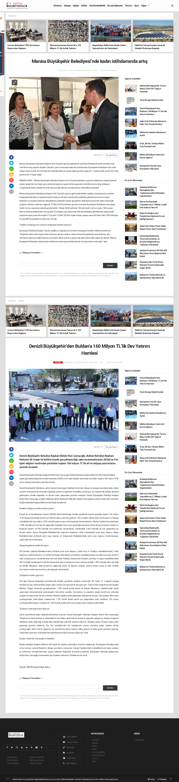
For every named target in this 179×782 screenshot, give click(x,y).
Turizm (128, 5)
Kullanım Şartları (37, 757)
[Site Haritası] (38, 747)
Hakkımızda (12, 757)
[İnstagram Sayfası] (18, 747)
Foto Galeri (72, 737)
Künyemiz (71, 758)
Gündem (57, 5)
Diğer (144, 5)
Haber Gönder (36, 763)
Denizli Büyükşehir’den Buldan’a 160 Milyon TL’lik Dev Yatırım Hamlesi (153, 111)
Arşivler (70, 753)
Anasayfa (12, 16)
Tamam (163, 779)
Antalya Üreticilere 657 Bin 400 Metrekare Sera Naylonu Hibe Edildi (153, 253)
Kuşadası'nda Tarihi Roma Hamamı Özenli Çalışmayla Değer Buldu (152, 265)
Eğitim (76, 5)
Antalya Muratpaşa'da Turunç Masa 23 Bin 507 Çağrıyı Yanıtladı (153, 89)
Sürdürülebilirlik (97, 5)
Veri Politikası (12, 763)
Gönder (110, 265)
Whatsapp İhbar (37, 760)
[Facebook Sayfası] (8, 747)
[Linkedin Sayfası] (28, 747)
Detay (152, 779)
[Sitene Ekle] (43, 747)
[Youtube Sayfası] (23, 747)
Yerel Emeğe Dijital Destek (151, 100)
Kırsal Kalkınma (115, 5)
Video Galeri (72, 742)
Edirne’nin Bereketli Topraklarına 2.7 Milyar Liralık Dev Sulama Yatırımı (153, 205)
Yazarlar (70, 747)
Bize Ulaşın (71, 763)
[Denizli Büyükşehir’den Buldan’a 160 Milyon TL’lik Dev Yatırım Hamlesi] (64, 405)
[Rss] (33, 747)
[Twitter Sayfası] (13, 747)
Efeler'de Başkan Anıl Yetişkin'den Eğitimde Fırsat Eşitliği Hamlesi (152, 216)
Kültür (84, 5)
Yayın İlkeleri (12, 760)
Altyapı (67, 5)
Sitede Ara (139, 740)
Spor (136, 5)
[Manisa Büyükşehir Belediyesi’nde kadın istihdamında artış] (64, 113)
